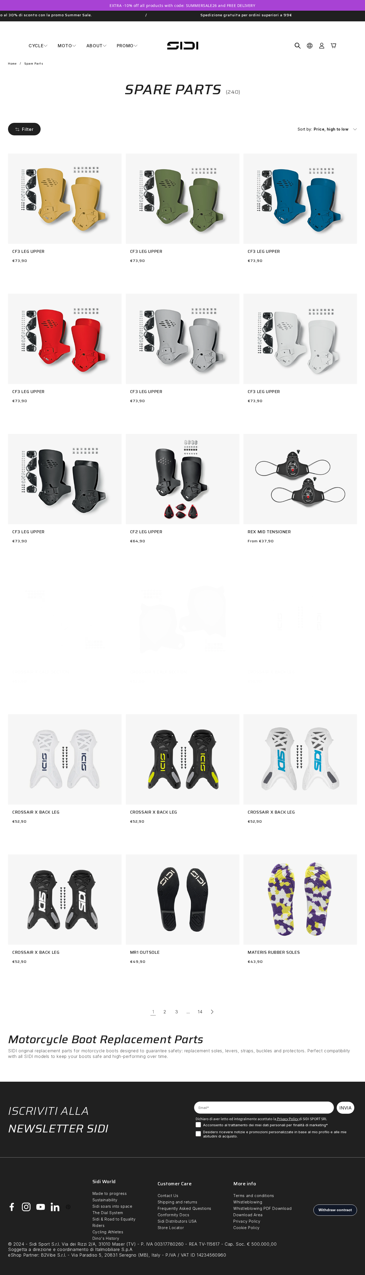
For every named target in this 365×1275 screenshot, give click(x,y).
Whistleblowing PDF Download (262, 1208)
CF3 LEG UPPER (28, 251)
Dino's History (105, 1238)
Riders (98, 1225)
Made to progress (109, 1193)
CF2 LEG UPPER (146, 532)
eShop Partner (23, 1255)
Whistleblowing (247, 1202)
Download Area (248, 1215)
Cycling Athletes (107, 1232)
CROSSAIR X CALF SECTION (40, 672)
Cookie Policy (246, 1227)
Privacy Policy (287, 1118)
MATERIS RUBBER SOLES (274, 952)
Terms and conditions (253, 1195)
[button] (38, 45)
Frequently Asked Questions (185, 1208)
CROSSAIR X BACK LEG (271, 672)
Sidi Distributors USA (177, 1221)
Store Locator (171, 1227)
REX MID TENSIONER (269, 532)
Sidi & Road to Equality (114, 1219)
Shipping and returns (177, 1202)
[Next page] (212, 1012)
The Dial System (107, 1212)
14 (200, 1011)
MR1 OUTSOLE (145, 952)
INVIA (345, 1108)
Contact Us (168, 1195)
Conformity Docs (173, 1215)
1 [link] (153, 1011)
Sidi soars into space (112, 1206)
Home (12, 64)
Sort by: (305, 129)
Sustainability (104, 1200)
